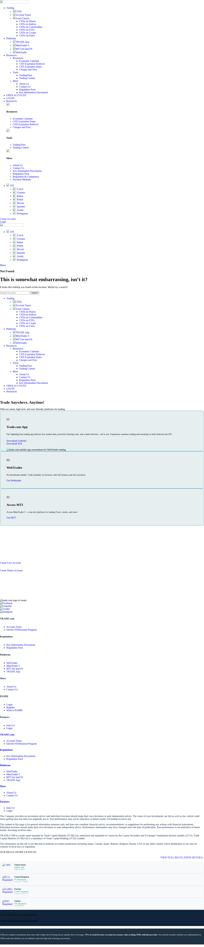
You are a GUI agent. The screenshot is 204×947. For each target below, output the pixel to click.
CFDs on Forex (27, 35)
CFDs (19, 11)
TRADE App (22, 42)
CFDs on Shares (27, 21)
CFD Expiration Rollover (32, 63)
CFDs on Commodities (30, 27)
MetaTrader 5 (22, 45)
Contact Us (24, 86)
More (15, 81)
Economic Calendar (29, 61)
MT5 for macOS (24, 49)
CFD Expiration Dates (30, 66)
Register (10, 707)
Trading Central (27, 78)
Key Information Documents (33, 92)
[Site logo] (14, 2)
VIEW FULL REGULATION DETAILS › (182, 857)
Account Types (23, 15)
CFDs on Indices (27, 24)
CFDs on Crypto (27, 32)
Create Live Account (10, 562)
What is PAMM (14, 710)
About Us (24, 83)
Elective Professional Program (21, 629)
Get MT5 (11, 517)
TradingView (25, 75)
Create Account (8, 219)
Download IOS (14, 443)
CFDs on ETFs (27, 29)
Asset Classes (22, 18)
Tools (15, 72)
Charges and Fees (28, 69)
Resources (18, 58)
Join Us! (10, 725)
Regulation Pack (27, 89)
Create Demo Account (11, 570)
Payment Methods (22, 179)
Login (3, 221)
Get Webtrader (14, 480)
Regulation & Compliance (26, 176)
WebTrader (21, 52)
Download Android (16, 440)
